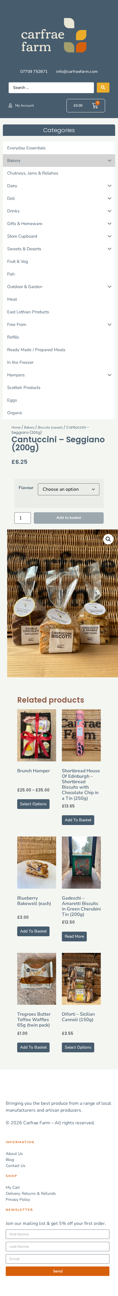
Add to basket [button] (78, 820)
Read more (74, 936)
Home (16, 427)
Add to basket (68, 517)
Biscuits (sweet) (50, 427)
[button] (108, 539)
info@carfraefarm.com (77, 71)
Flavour (26, 488)
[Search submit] (103, 88)
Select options (33, 804)
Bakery (29, 427)
